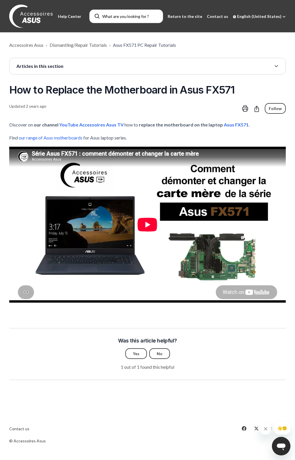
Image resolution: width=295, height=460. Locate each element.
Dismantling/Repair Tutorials (78, 45)
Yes (136, 353)
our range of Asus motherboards (50, 137)
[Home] (31, 16)
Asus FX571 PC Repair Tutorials (144, 45)
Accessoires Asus (26, 45)
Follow (275, 108)
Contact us (217, 16)
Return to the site (185, 16)
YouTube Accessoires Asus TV (91, 124)
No (159, 353)
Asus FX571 (236, 124)
